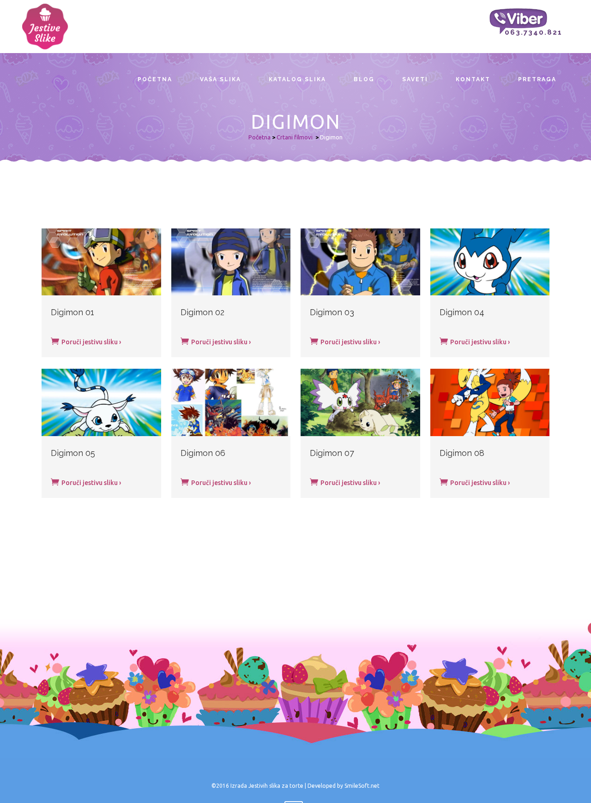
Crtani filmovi (295, 137)
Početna (259, 137)
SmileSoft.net (362, 786)
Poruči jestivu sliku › (90, 342)
